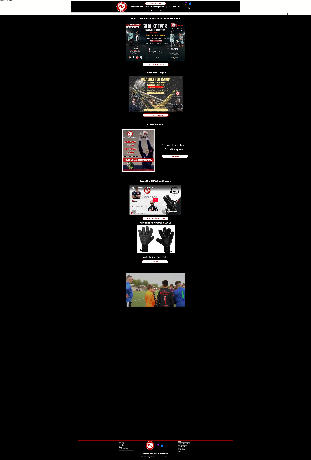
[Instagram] (186, 3)
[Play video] (155, 290)
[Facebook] (190, 3)
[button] (188, 8)
